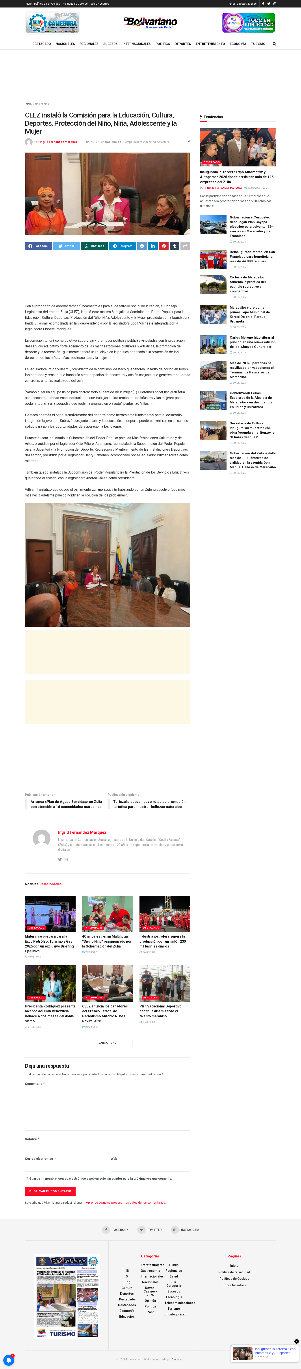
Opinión (150, 1300)
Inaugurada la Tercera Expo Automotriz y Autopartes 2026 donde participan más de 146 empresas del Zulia (236, 177)
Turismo (258, 44)
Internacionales (137, 44)
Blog (127, 1282)
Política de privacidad (47, 3)
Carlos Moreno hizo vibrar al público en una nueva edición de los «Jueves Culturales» (253, 342)
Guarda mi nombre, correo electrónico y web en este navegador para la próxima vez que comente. (100, 1178)
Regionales (89, 44)
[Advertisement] (150, 76)
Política (163, 44)
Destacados (127, 1305)
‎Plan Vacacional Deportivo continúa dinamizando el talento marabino (160, 1011)
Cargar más (107, 1042)
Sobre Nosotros (99, 3)
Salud (174, 1276)
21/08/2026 (91, 1027)
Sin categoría (173, 1283)
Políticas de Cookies (75, 3)
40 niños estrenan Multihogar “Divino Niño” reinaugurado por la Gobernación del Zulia (107, 941)
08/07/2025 (92, 142)
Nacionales (65, 44)
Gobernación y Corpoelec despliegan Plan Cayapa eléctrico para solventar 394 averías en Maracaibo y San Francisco (252, 226)
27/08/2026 (34, 957)
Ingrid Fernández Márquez (59, 142)
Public (173, 1265)
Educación (127, 1316)
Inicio (28, 3)
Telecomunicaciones (179, 1303)
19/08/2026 (148, 1022)
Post (150, 1312)
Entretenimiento (210, 44)
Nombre (32, 1139)
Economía (238, 44)
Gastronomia (150, 1270)
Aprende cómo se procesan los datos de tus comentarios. (126, 1202)
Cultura (127, 1288)
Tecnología (173, 1297)
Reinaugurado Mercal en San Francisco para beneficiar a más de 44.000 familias (252, 256)
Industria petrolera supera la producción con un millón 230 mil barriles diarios (162, 941)
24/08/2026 (148, 952)
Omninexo (177, 1359)
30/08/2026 (253, 188)
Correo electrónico (40, 1158)
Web (114, 1158)
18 (127, 1270)
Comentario (35, 1084)
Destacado (41, 44)
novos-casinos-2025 (150, 1291)
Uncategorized (175, 1314)
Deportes (183, 44)
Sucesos (110, 44)
